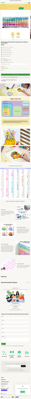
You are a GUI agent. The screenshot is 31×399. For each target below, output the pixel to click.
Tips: (3, 58)
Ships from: (7, 62)
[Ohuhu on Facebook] (1, 388)
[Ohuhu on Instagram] (2, 388)
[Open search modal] (26, 2)
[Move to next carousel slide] (29, 282)
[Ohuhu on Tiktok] (5, 388)
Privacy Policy (18, 363)
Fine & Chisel (6, 60)
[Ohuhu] (3, 2)
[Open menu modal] (28, 2)
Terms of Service (23, 363)
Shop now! (21, 8)
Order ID (2, 332)
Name (2, 316)
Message (2, 336)
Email (2, 324)
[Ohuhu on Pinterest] (4, 388)
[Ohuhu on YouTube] (7, 388)
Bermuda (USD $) (4, 393)
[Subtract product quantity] (2, 71)
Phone (2, 328)
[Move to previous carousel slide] (27, 282)
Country (2, 320)
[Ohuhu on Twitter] (6, 388)
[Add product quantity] (4, 71)
